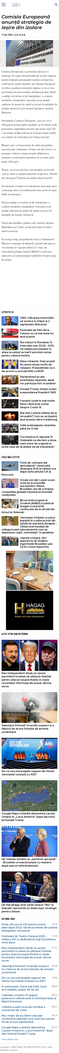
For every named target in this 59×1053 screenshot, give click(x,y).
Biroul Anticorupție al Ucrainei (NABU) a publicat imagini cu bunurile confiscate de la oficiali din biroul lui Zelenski (28, 506)
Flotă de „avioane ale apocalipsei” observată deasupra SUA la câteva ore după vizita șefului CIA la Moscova (29, 468)
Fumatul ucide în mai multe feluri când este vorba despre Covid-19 (37, 404)
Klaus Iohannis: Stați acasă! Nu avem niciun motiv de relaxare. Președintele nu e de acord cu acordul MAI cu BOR (28, 366)
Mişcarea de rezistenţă (29, 4)
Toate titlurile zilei (10, 1039)
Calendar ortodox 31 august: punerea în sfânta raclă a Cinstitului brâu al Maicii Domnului (29, 998)
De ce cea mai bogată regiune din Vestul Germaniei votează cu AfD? (28, 773)
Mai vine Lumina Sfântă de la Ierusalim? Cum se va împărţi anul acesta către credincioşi (38, 416)
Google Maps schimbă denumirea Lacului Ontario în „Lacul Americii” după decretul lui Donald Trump (28, 817)
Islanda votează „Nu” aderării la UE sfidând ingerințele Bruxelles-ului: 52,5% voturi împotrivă (36, 542)
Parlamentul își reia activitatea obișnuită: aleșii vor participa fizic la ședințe (38, 380)
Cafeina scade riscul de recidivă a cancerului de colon (23, 1008)
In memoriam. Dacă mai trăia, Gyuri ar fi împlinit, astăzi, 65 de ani (24, 988)
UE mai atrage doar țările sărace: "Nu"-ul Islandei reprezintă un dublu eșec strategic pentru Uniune (29, 908)
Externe (23, 634)
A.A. (24, 35)
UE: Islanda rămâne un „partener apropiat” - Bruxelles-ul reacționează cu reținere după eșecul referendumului (29, 862)
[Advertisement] (29, 286)
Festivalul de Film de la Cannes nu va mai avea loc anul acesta (37, 333)
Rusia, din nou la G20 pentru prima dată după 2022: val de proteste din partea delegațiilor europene (29, 927)
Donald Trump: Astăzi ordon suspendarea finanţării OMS (38, 391)
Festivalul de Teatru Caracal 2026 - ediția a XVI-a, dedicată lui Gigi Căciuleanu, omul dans (29, 939)
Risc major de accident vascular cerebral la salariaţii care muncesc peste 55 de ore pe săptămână (28, 1018)
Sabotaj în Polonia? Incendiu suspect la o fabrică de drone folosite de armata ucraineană (28, 729)
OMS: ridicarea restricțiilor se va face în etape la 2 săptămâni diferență (37, 321)
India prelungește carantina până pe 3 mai (38, 427)
